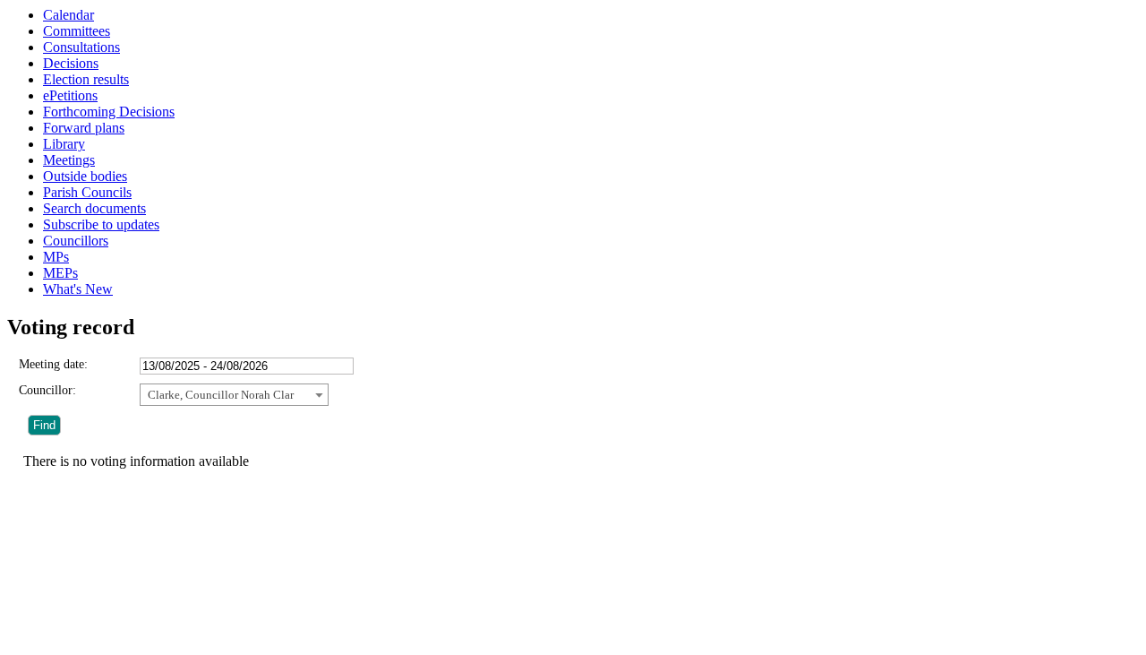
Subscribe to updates (101, 224)
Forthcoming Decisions (109, 111)
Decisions (70, 63)
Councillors (75, 240)
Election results (86, 79)
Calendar (68, 14)
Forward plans (83, 127)
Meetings (69, 160)
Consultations (81, 47)
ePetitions (70, 95)
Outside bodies (85, 176)
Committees (76, 31)
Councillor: (47, 390)
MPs (56, 256)
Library (64, 143)
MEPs (60, 272)
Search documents (94, 208)
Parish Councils (87, 192)
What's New (78, 289)
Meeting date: (53, 364)
